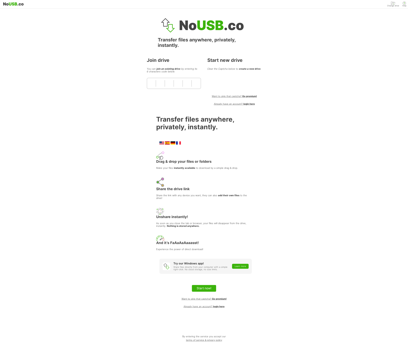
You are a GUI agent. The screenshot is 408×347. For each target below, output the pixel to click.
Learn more (240, 266)
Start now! (204, 288)
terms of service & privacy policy (204, 340)
